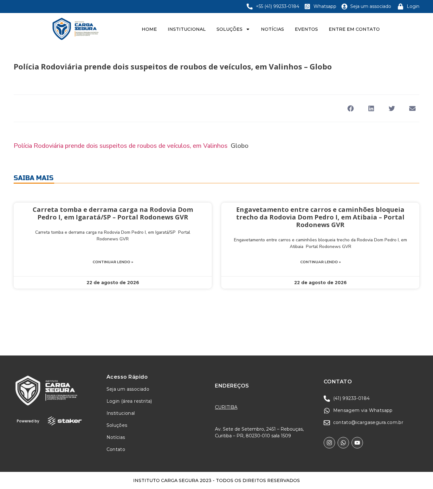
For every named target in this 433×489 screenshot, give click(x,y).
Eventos (306, 29)
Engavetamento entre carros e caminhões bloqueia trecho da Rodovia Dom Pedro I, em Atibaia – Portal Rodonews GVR (320, 217)
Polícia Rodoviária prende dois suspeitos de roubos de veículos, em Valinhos (121, 145)
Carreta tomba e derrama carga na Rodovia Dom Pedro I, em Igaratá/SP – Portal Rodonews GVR (113, 213)
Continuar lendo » (113, 261)
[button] (350, 108)
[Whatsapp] (343, 442)
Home (149, 29)
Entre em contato (354, 29)
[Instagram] (329, 442)
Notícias (272, 29)
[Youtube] (357, 442)
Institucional (187, 29)
